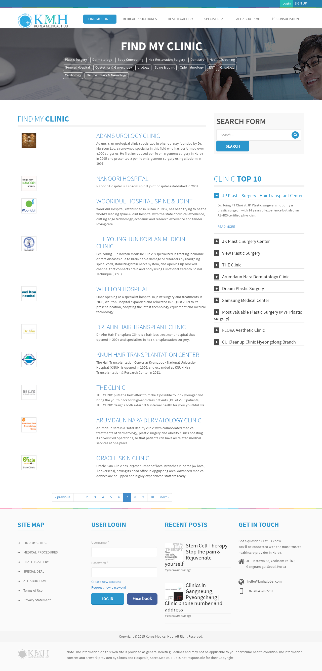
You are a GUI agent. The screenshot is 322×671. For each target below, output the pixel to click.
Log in (107, 599)
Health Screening (222, 60)
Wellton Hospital (122, 289)
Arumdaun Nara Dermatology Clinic (148, 420)
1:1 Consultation (285, 19)
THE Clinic (110, 388)
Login (287, 4)
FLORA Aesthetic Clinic (243, 330)
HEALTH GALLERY (180, 19)
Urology (143, 68)
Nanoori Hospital (122, 179)
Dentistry (197, 60)
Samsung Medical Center (245, 300)
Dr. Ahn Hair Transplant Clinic (141, 327)
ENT (212, 68)
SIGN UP (301, 4)
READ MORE (226, 227)
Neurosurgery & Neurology (107, 75)
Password (99, 563)
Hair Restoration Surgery (166, 60)
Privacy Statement (37, 600)
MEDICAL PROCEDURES (140, 19)
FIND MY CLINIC (99, 19)
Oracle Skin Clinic (122, 458)
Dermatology (102, 60)
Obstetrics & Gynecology (113, 68)
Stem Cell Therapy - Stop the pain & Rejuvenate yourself (197, 555)
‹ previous (62, 497)
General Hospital (77, 68)
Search (233, 147)
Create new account (106, 582)
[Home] (43, 20)
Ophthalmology (192, 68)
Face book (142, 598)
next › (164, 497)
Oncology (227, 68)
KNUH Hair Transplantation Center (147, 355)
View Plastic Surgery (241, 253)
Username (100, 543)
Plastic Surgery (76, 60)
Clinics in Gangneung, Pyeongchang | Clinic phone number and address (193, 598)
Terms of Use (33, 591)
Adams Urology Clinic (128, 136)
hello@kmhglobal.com (264, 582)
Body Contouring (130, 60)
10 (152, 497)
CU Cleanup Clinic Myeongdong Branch (259, 342)
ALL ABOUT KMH (248, 19)
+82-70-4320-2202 (260, 591)
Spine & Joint (165, 68)
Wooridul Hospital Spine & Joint (144, 201)
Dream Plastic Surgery (243, 289)
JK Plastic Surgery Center (246, 241)
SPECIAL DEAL (214, 19)
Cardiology (73, 75)
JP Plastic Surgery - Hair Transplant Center (262, 196)
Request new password (108, 588)
